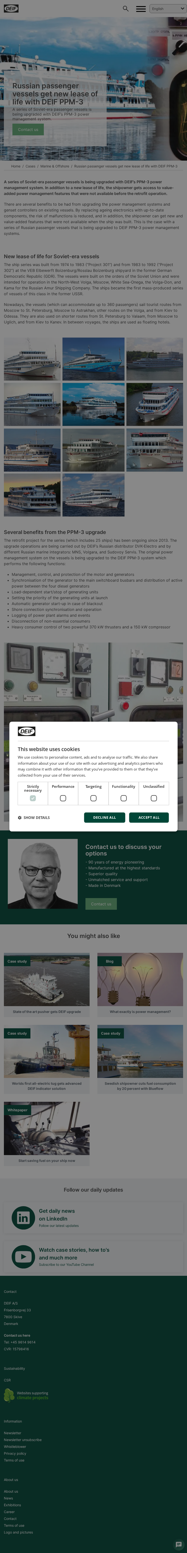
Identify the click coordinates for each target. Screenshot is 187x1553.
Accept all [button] (149, 817)
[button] (34, 817)
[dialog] (93, 776)
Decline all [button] (104, 817)
